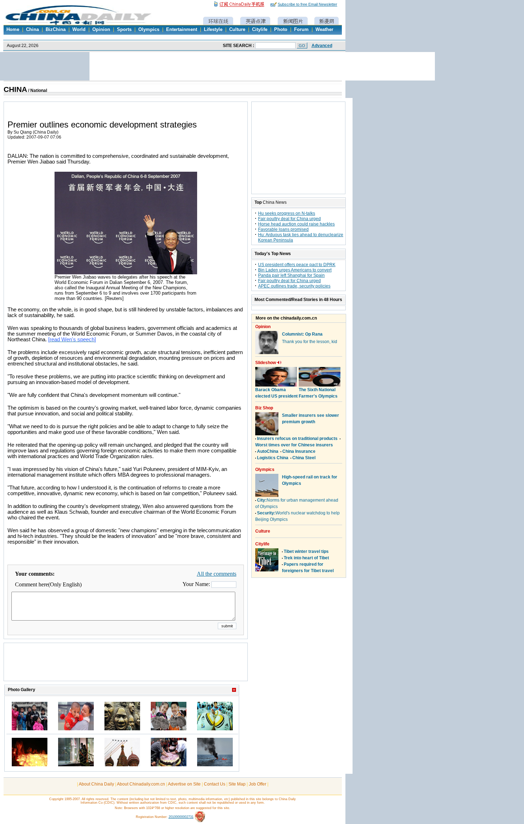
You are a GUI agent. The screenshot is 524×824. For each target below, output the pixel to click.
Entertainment (181, 29)
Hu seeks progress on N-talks (286, 213)
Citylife (259, 29)
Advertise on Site (184, 784)
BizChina (56, 29)
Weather (324, 29)
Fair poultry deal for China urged (289, 218)
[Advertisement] (125, 665)
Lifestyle (213, 29)
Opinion (101, 29)
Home (12, 29)
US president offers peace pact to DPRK (296, 264)
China (32, 29)
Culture (237, 29)
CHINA (15, 89)
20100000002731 (181, 817)
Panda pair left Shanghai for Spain (291, 275)
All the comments (216, 574)
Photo (280, 29)
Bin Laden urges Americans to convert (295, 270)
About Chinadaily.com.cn (141, 784)
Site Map (237, 784)
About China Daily (96, 784)
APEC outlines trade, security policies (294, 286)
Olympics (148, 29)
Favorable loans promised (283, 229)
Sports (124, 29)
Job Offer (257, 784)
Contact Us (214, 784)
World (79, 29)
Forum (301, 29)
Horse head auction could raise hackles (296, 224)
